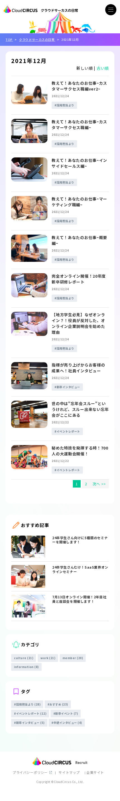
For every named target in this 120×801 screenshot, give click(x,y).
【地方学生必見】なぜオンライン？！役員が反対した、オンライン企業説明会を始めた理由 (78, 323)
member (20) (73, 658)
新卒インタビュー (68, 387)
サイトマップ (69, 772)
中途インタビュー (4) (68, 722)
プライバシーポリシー (30, 772)
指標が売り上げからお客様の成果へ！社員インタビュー (78, 367)
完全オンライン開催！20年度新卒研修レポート (79, 279)
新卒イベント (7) (66, 713)
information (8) (26, 667)
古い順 (103, 68)
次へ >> (99, 483)
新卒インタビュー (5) (30, 722)
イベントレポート (68, 431)
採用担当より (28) (28, 704)
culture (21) (23, 658)
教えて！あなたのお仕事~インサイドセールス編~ (79, 163)
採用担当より (65, 105)
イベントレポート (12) (31, 713)
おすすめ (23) (58, 704)
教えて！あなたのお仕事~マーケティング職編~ (79, 201)
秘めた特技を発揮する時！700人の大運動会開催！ (80, 450)
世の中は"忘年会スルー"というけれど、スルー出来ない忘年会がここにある (80, 409)
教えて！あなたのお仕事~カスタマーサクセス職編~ (79, 124)
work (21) (48, 658)
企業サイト (95, 772)
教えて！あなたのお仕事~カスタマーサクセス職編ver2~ (79, 86)
